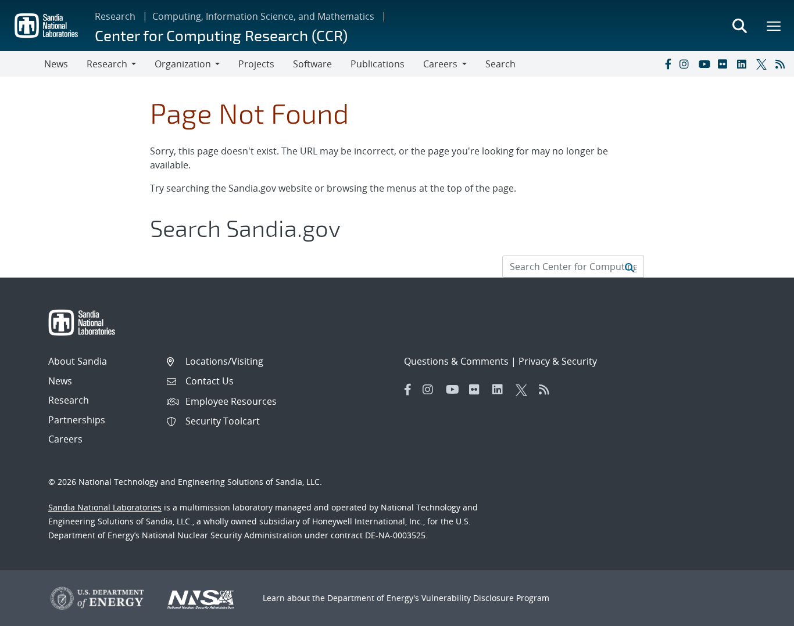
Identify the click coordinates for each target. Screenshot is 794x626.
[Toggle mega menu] (774, 25)
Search (500, 63)
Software (312, 63)
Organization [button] (183, 63)
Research (115, 16)
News (56, 63)
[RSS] (782, 64)
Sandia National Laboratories (105, 507)
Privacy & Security (557, 361)
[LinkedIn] (744, 64)
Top (759, 612)
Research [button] (107, 63)
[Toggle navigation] (22, 64)
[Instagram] (686, 64)
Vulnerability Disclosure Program (485, 597)
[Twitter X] (763, 64)
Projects (256, 63)
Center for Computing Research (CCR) (221, 35)
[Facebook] (667, 64)
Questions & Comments (456, 361)
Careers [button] (440, 63)
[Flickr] (725, 64)
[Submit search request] (629, 267)
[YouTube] (706, 64)
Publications (377, 63)
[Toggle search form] (739, 25)
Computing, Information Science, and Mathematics (263, 16)
